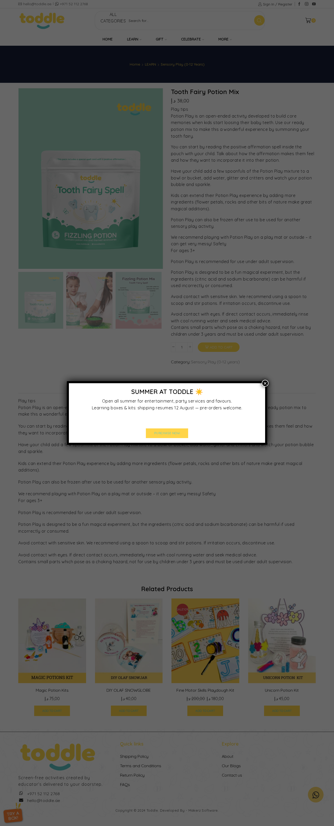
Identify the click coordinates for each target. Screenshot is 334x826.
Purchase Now (167, 433)
